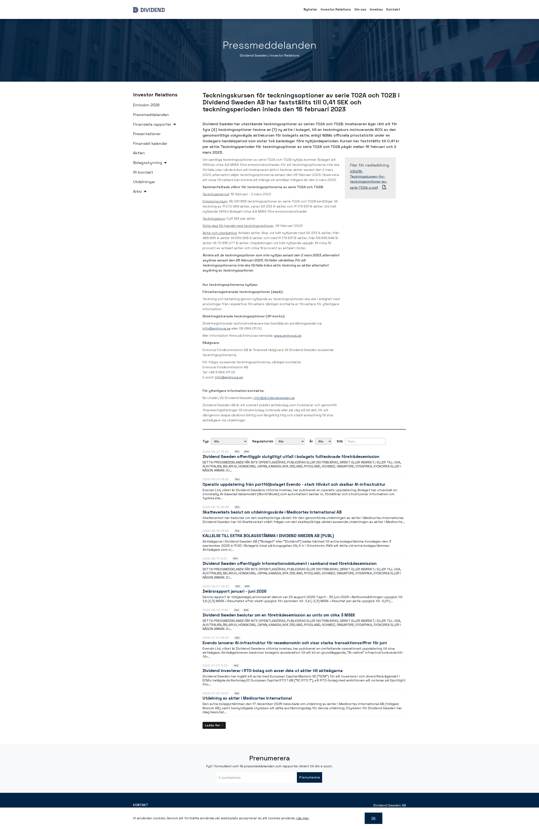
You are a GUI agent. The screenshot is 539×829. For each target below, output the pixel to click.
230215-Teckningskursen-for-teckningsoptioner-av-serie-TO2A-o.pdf (368, 179)
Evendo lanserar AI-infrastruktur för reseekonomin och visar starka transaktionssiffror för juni (295, 642)
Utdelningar (144, 181)
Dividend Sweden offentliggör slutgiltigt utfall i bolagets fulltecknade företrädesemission (291, 456)
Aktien (139, 152)
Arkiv (137, 191)
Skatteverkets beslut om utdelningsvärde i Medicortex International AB (272, 512)
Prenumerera (309, 777)
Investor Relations (336, 9)
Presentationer (147, 133)
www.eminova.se (287, 335)
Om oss (360, 9)
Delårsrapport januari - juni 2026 (235, 591)
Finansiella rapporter (152, 124)
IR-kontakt (143, 172)
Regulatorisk (262, 441)
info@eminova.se (217, 328)
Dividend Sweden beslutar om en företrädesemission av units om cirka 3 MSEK (279, 615)
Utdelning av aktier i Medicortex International (247, 698)
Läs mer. (302, 818)
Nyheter (310, 9)
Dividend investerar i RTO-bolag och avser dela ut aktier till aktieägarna (273, 670)
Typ (206, 441)
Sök (340, 441)
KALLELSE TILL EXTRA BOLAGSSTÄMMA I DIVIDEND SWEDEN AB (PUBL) (268, 535)
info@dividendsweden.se (274, 398)
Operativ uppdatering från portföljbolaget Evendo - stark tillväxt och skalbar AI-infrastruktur (294, 484)
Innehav (376, 9)
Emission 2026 (146, 104)
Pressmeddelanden (151, 114)
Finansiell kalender (150, 143)
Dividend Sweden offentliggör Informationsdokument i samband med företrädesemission (290, 563)
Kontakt (393, 9)
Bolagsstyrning (147, 162)
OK (373, 818)
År (311, 441)
